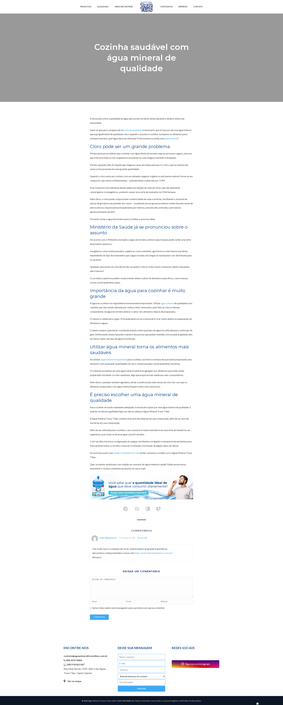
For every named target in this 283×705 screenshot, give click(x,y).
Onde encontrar (123, 6)
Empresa (182, 6)
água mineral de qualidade (114, 359)
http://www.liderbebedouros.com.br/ (154, 553)
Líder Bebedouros (108, 538)
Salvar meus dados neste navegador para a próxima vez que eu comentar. (128, 607)
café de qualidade (133, 130)
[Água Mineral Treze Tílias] (146, 6)
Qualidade (102, 6)
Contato (198, 6)
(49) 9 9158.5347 (75, 664)
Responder (142, 538)
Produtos (85, 6)
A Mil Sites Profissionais (190, 701)
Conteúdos (166, 6)
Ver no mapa (74, 681)
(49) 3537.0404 (74, 660)
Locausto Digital (170, 701)
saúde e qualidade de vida (126, 452)
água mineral (171, 138)
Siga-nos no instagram (197, 664)
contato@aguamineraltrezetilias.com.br (86, 656)
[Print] (125, 508)
